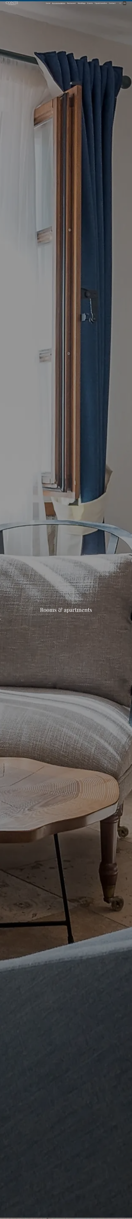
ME (120, 3)
